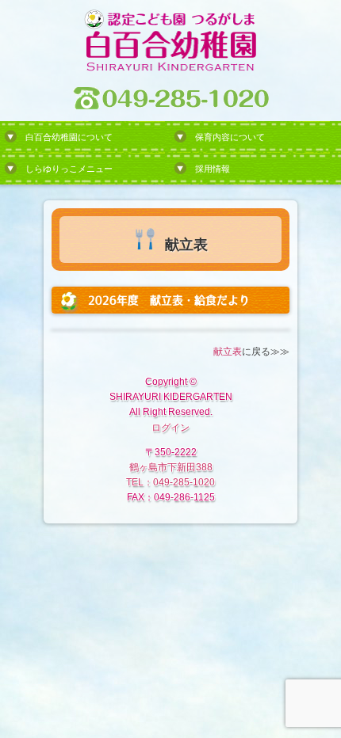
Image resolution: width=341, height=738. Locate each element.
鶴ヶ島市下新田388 (171, 467)
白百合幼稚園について (69, 137)
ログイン (170, 427)
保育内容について (230, 137)
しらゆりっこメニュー (69, 168)
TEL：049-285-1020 (170, 482)
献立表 (227, 351)
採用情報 (212, 168)
